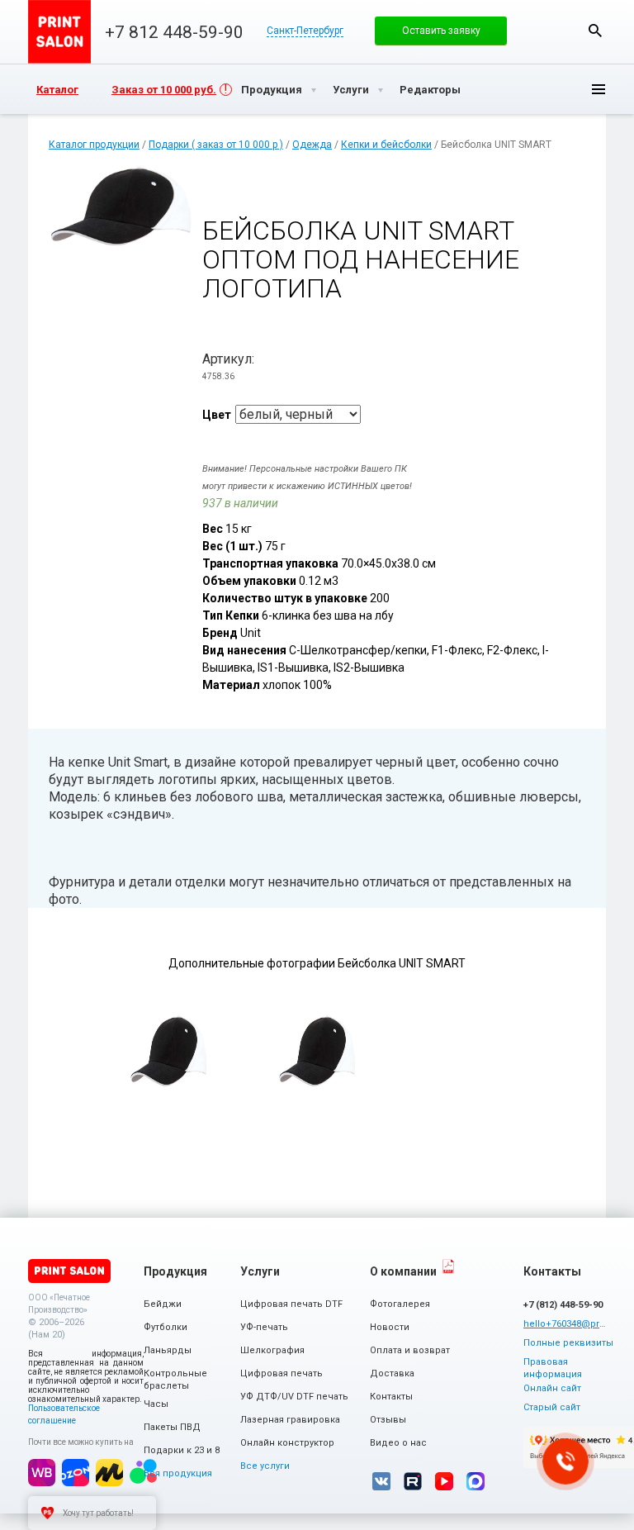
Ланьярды (168, 1350)
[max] (475, 1481)
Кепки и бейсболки (386, 144)
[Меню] (585, 89)
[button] (441, 31)
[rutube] (413, 1481)
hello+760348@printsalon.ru (564, 1324)
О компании (403, 1271)
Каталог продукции (94, 144)
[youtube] (444, 1481)
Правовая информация (552, 1368)
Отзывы (388, 1419)
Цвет (216, 414)
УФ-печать (264, 1327)
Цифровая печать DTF (291, 1304)
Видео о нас (398, 1442)
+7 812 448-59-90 (174, 32)
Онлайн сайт (552, 1388)
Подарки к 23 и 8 (182, 1450)
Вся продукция (178, 1473)
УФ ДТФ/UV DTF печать (294, 1396)
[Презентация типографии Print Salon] (448, 1266)
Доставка (392, 1373)
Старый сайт (551, 1407)
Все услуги (265, 1466)
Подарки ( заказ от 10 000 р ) (216, 144)
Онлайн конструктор (287, 1442)
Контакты (391, 1396)
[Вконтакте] (381, 1481)
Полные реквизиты (568, 1343)
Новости (389, 1327)
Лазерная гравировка (290, 1419)
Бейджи (163, 1304)
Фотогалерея (400, 1304)
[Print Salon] (69, 1271)
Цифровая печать (281, 1373)
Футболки (165, 1327)
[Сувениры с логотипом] (59, 32)
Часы (156, 1404)
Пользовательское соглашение (64, 1414)
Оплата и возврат (410, 1350)
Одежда (312, 144)
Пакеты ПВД (172, 1427)
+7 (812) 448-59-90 (563, 1305)
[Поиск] (595, 31)
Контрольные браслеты (175, 1379)
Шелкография (272, 1350)
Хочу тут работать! (98, 1513)
